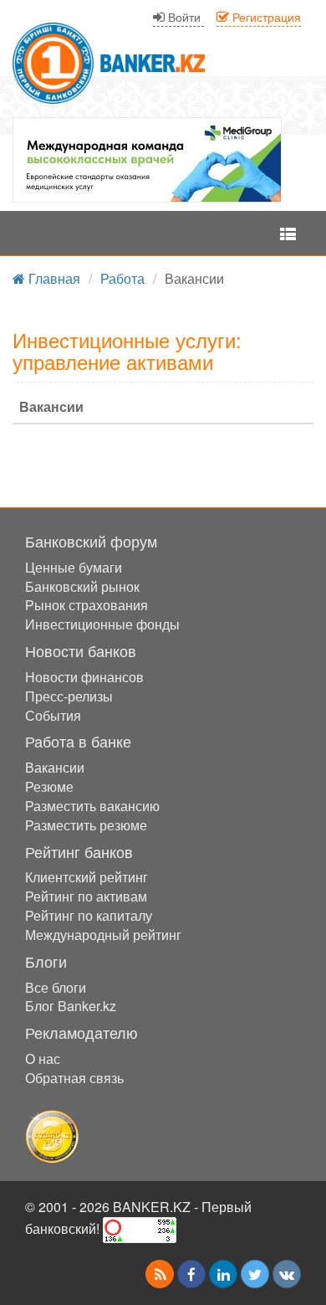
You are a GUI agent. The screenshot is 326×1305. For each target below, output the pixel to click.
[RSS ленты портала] (159, 1274)
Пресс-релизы (69, 696)
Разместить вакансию (92, 805)
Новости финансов (84, 676)
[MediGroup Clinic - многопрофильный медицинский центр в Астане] (147, 160)
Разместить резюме (86, 825)
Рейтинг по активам (86, 896)
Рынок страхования (86, 604)
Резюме (49, 786)
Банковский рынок (82, 586)
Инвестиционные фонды (102, 624)
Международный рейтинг (103, 934)
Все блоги (55, 987)
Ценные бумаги (73, 567)
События (53, 715)
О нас (42, 1058)
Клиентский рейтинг (86, 876)
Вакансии (54, 767)
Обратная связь (74, 1077)
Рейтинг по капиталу (88, 915)
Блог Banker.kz (70, 1005)
